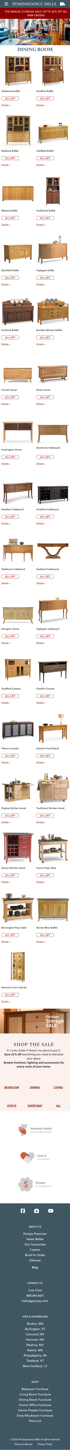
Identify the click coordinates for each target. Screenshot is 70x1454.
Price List (35, 1421)
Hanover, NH (35, 1339)
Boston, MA (35, 1323)
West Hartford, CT (35, 1366)
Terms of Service (23, 1444)
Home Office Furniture (35, 1405)
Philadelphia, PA (35, 1355)
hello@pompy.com (35, 1301)
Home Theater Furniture (35, 1410)
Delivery (35, 1260)
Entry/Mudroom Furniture (35, 1415)
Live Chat (35, 1290)
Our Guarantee (35, 1244)
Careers (35, 1250)
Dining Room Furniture (35, 1399)
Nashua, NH (35, 1345)
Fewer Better (35, 1239)
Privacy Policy (45, 1444)
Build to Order (35, 1255)
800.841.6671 (35, 1295)
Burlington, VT (35, 1329)
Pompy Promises (35, 1234)
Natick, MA (35, 1350)
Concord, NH (35, 1334)
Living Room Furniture (35, 1394)
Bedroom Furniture (35, 1389)
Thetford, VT (35, 1361)
